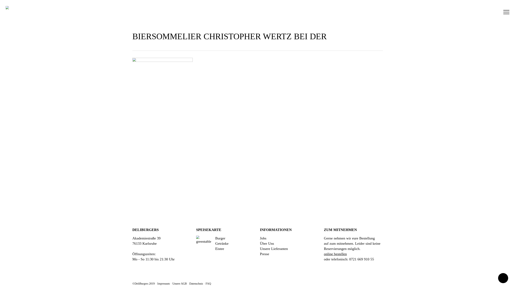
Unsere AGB (179, 283)
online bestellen (335, 254)
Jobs (263, 238)
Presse (264, 254)
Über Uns (267, 243)
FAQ (208, 283)
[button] (506, 12)
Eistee (219, 249)
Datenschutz (196, 283)
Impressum (163, 283)
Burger (220, 238)
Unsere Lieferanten (274, 249)
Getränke (222, 243)
